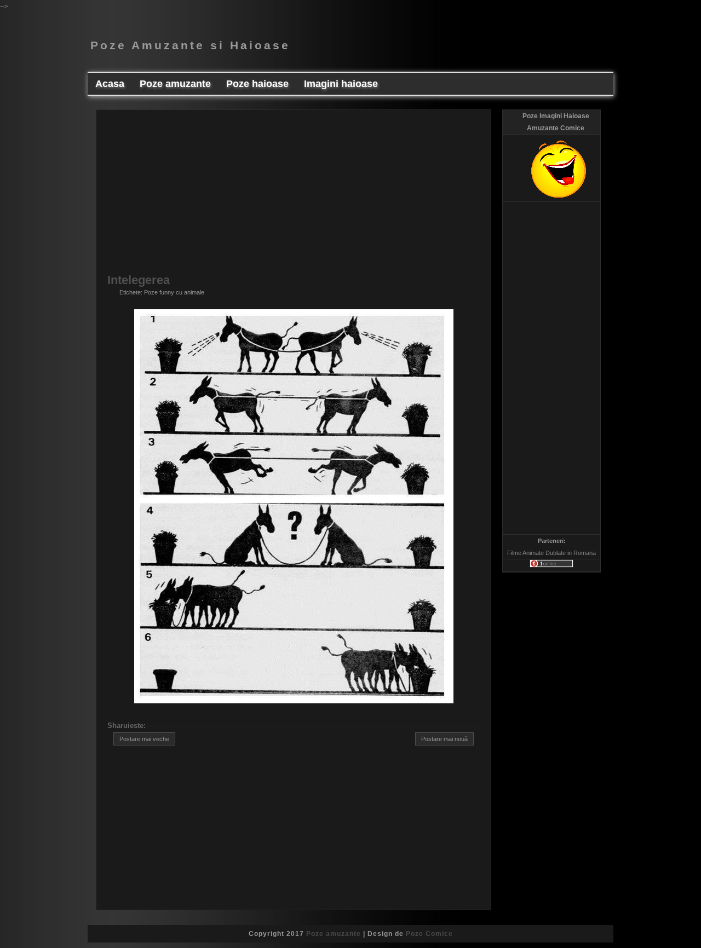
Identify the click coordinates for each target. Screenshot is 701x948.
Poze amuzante (333, 934)
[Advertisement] (293, 197)
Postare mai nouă (444, 739)
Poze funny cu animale (174, 292)
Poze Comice (429, 934)
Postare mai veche (144, 739)
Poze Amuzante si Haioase (190, 45)
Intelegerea (138, 280)
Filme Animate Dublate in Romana (551, 553)
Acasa (109, 83)
